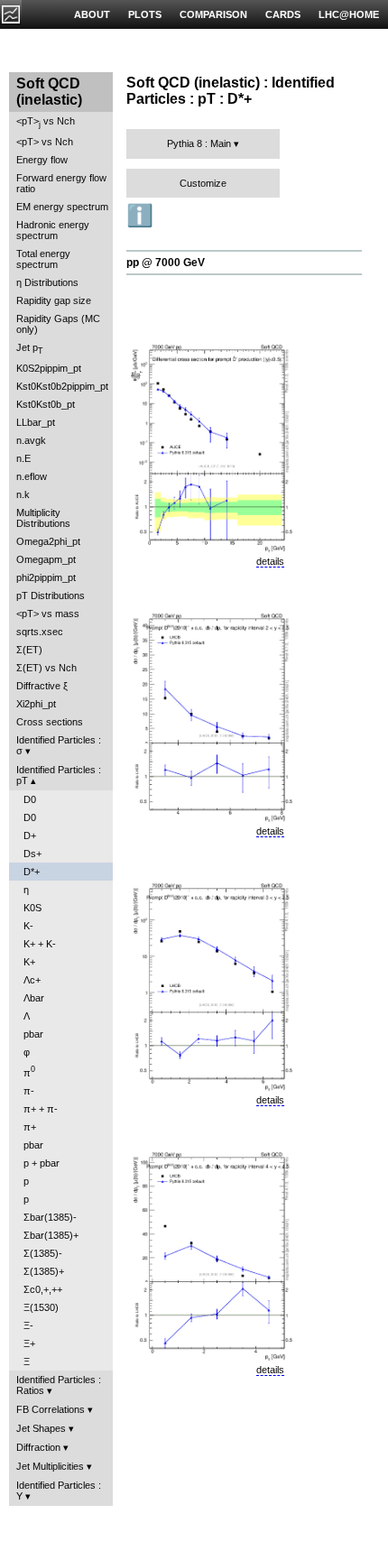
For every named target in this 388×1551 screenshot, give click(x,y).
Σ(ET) (29, 649)
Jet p (29, 348)
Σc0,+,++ (42, 1289)
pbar (33, 1034)
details (270, 561)
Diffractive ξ (42, 685)
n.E (23, 458)
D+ (29, 835)
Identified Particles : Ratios (58, 1385)
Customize (203, 183)
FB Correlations (50, 1409)
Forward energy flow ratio (61, 183)
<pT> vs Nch (45, 122)
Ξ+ (29, 1343)
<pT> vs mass (47, 613)
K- (28, 925)
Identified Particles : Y (58, 1490)
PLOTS (145, 14)
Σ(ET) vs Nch (46, 667)
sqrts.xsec (39, 631)
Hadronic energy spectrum (52, 230)
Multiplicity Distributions (43, 518)
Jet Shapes (41, 1428)
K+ (29, 961)
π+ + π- (40, 1108)
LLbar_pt (35, 422)
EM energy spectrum (62, 206)
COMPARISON (213, 14)
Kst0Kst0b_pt (45, 404)
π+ (29, 1127)
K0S (32, 907)
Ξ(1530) (41, 1307)
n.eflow (31, 476)
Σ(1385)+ (43, 1271)
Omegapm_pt (46, 559)
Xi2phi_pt (36, 703)
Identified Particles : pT (58, 775)
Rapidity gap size (53, 300)
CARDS (282, 14)
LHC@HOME (349, 14)
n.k (23, 494)
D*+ (31, 871)
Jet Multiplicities (50, 1466)
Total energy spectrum (43, 259)
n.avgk (31, 440)
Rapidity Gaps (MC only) (58, 324)
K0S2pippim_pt (48, 368)
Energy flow (42, 159)
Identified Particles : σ (58, 745)
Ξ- (28, 1325)
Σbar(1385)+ (51, 1235)
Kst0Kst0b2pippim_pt (62, 386)
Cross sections (49, 721)
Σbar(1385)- (50, 1217)
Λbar (33, 997)
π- (28, 1090)
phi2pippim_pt (46, 577)
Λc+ (32, 979)
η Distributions (47, 282)
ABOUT (92, 14)
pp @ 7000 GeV (165, 262)
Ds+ (32, 853)
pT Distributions (50, 595)
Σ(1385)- (42, 1253)
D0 (29, 799)
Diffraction (38, 1447)
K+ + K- (39, 943)
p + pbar (41, 1163)
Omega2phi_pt (48, 541)
